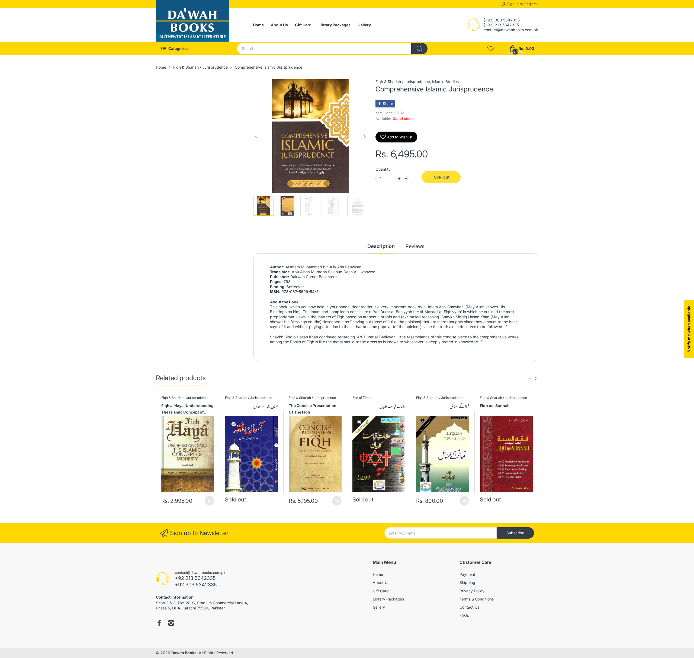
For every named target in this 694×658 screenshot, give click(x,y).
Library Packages (388, 599)
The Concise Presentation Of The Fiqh (312, 408)
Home (378, 574)
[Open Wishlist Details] (490, 48)
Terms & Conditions (477, 599)
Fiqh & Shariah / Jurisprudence (402, 81)
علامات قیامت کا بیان (392, 406)
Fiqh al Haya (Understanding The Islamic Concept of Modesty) (187, 409)
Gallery (379, 607)
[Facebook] (159, 623)
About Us (381, 582)
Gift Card (381, 591)
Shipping (467, 582)
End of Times (362, 398)
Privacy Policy (472, 591)
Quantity (383, 169)
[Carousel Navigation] (532, 378)
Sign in (513, 4)
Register (531, 4)
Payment (467, 574)
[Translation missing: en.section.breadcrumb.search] (419, 48)
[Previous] (364, 136)
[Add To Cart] (209, 501)
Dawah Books (184, 652)
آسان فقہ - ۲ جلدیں (265, 406)
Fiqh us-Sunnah (495, 405)
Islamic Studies (445, 81)
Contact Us (469, 607)
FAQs (464, 615)
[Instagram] (171, 623)
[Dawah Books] (192, 25)
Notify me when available (688, 329)
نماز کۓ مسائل (459, 406)
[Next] (256, 136)
